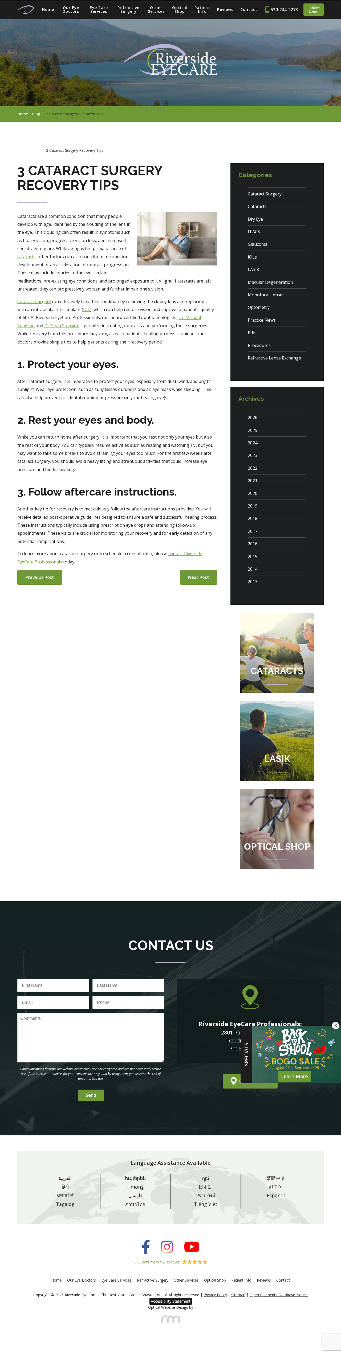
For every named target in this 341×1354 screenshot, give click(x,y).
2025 (252, 430)
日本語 (205, 1187)
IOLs (252, 257)
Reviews (225, 9)
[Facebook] (145, 1247)
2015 (252, 556)
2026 (252, 417)
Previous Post (39, 577)
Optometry (259, 307)
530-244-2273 (284, 10)
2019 (252, 506)
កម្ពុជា (205, 1178)
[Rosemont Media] (170, 1321)
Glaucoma (257, 244)
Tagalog (65, 1204)
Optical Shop (180, 9)
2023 (252, 455)
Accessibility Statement (170, 1301)
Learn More (294, 1076)
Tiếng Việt (205, 1204)
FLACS (254, 232)
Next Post (198, 577)
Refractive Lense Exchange (274, 358)
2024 (252, 443)
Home (48, 9)
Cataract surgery (34, 301)
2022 (252, 468)
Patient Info (202, 9)
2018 (252, 518)
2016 (252, 544)
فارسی (135, 1195)
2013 (252, 581)
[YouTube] (192, 1247)
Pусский (205, 1195)
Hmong (135, 1187)
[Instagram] (167, 1247)
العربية (65, 1178)
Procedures (259, 345)
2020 (252, 493)
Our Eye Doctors (71, 9)
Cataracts (257, 206)
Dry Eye (255, 219)
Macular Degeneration (270, 282)
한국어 (276, 1187)
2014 (252, 569)
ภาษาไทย (135, 1204)
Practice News (262, 320)
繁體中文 (275, 1178)
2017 (252, 531)
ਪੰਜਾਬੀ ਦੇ (65, 1195)
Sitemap (238, 1294)
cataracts (26, 257)
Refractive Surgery (128, 9)
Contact (248, 9)
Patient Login (313, 9)
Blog (36, 113)
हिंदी (65, 1187)
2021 (252, 481)
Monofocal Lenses (266, 295)
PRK (252, 333)
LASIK (253, 269)
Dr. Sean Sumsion (61, 326)
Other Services (156, 9)
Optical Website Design (168, 1307)
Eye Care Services (99, 9)
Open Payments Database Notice (279, 1294)
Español (276, 1195)
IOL (86, 309)
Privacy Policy (215, 1294)
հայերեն (135, 1178)
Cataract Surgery (265, 194)
